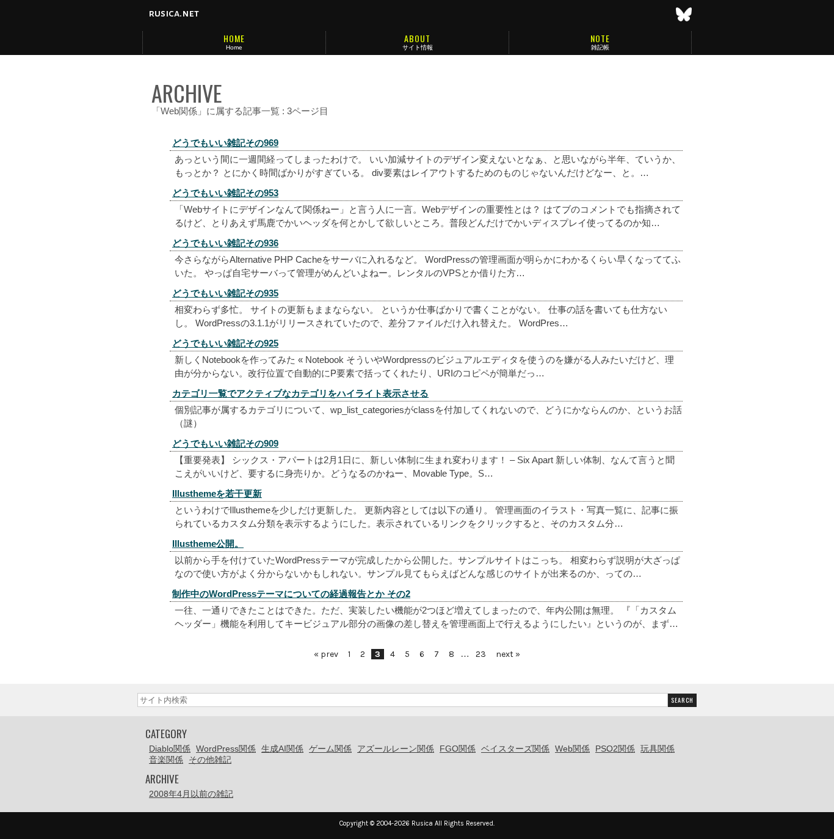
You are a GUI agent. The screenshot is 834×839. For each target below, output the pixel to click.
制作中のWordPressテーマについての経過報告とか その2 (291, 593)
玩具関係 (657, 748)
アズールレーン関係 (395, 748)
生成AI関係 (282, 748)
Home (234, 47)
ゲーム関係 (330, 748)
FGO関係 (458, 748)
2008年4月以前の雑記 (191, 794)
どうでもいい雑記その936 (225, 243)
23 (481, 654)
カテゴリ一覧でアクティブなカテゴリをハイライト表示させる (300, 393)
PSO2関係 (615, 748)
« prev (326, 654)
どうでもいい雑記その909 (225, 443)
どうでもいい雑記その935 (225, 293)
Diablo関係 (169, 748)
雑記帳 (600, 47)
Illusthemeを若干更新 (217, 493)
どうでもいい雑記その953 (225, 193)
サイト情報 (417, 47)
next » (508, 654)
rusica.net (173, 13)
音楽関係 (166, 759)
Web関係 (572, 748)
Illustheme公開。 (208, 543)
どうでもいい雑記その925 (225, 343)
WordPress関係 (226, 748)
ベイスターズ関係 (515, 748)
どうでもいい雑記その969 (225, 142)
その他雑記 (210, 759)
